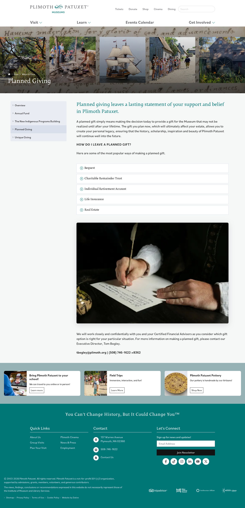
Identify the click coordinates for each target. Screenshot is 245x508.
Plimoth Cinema (69, 437)
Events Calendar (140, 22)
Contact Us (107, 457)
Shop (145, 9)
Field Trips (116, 375)
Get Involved (200, 22)
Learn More (117, 390)
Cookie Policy (53, 497)
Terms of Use (38, 497)
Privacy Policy (23, 497)
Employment (67, 447)
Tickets (119, 9)
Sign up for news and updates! (174, 437)
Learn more (37, 390)
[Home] (9, 74)
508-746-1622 (109, 449)
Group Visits (37, 442)
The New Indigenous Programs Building (37, 121)
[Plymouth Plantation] (59, 9)
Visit (34, 22)
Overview (20, 105)
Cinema (158, 9)
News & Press (68, 442)
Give (16, 74)
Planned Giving (23, 129)
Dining (172, 9)
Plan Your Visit (38, 447)
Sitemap (10, 497)
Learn (82, 22)
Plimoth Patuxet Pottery (205, 375)
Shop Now (197, 390)
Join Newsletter (186, 452)
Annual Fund (22, 113)
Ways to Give (28, 74)
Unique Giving (23, 137)
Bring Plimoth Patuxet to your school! (48, 377)
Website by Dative (70, 497)
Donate (133, 9)
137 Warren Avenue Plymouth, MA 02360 (113, 439)
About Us (35, 437)
